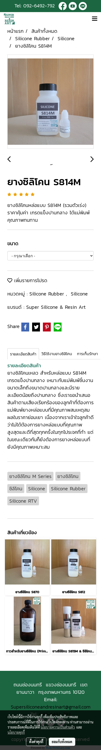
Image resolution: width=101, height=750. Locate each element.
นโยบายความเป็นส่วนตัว (58, 727)
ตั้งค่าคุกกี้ (36, 741)
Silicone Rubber (47, 293)
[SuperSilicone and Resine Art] (63, 5)
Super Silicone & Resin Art (56, 307)
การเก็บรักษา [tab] (87, 354)
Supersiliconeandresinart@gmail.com (50, 707)
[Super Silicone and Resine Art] (73, 5)
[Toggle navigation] (94, 19)
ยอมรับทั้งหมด (62, 741)
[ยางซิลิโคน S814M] (50, 102)
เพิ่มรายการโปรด (29, 280)
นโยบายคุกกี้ (16, 732)
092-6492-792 (39, 5)
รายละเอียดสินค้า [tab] (23, 354)
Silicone (79, 293)
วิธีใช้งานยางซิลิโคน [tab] (56, 354)
